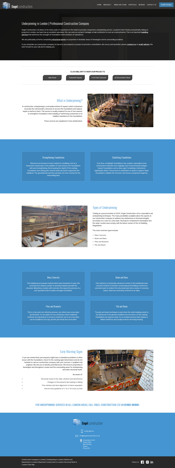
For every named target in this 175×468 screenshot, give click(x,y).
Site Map (31, 465)
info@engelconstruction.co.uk (89, 436)
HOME (99, 5)
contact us (131, 44)
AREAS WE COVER (120, 5)
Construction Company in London (33, 460)
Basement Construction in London (50, 462)
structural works (59, 40)
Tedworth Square (75, 78)
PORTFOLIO (133, 5)
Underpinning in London (55, 460)
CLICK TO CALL (166, 5)
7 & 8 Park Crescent (98, 78)
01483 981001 (144, 44)
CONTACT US (151, 5)
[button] (107, 5)
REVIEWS (142, 5)
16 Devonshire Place (122, 78)
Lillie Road (52, 78)
